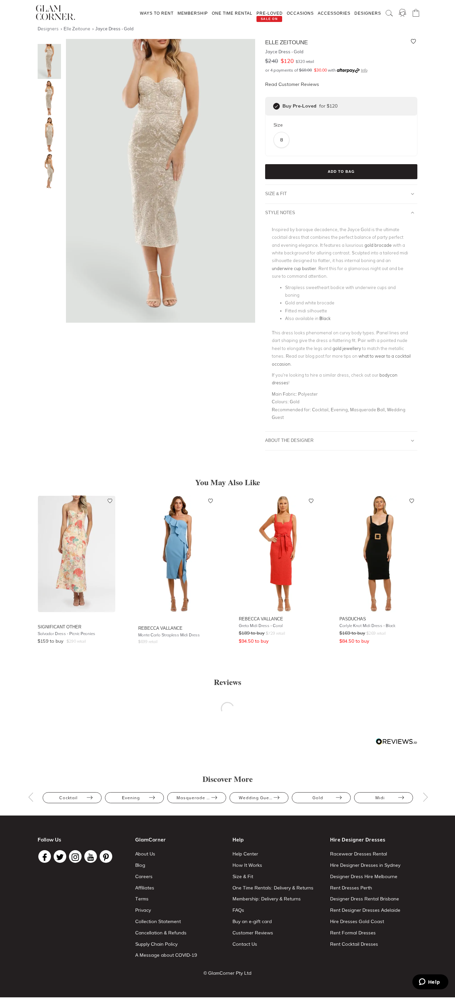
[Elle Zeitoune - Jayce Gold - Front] (48, 61)
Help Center (245, 854)
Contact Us (244, 944)
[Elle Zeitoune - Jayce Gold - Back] (48, 171)
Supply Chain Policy (156, 944)
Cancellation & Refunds (161, 933)
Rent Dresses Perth (351, 888)
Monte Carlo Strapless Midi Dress (169, 634)
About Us (145, 854)
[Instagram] (75, 856)
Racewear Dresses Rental (358, 854)
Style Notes (280, 212)
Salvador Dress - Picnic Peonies (66, 633)
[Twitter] (60, 856)
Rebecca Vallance (160, 628)
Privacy (143, 910)
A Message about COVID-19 (166, 955)
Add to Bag (341, 171)
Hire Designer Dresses (357, 840)
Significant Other (59, 626)
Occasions (300, 13)
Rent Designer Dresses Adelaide (365, 910)
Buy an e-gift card (252, 921)
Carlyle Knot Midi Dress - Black (367, 625)
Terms (142, 899)
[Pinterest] (106, 856)
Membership (193, 13)
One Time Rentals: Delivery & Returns (272, 888)
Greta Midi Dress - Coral (261, 625)
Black (325, 318)
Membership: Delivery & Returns (266, 899)
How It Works (247, 865)
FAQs (238, 910)
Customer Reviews (252, 933)
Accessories (334, 13)
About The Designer (289, 440)
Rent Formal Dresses (353, 933)
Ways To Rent (157, 13)
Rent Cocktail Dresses (354, 944)
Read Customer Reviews (292, 84)
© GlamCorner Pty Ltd (227, 973)
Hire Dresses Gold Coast (357, 921)
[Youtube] (90, 856)
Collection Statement (158, 921)
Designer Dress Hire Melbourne (363, 876)
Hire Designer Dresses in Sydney (365, 865)
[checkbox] (276, 106)
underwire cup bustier (294, 268)
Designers (367, 13)
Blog (140, 865)
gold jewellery (346, 348)
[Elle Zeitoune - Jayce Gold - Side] (48, 134)
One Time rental (232, 13)
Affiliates (144, 888)
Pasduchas (352, 618)
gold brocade (378, 245)
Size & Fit (276, 193)
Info (364, 70)
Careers (144, 876)
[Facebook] (44, 856)
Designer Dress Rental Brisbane (364, 899)
